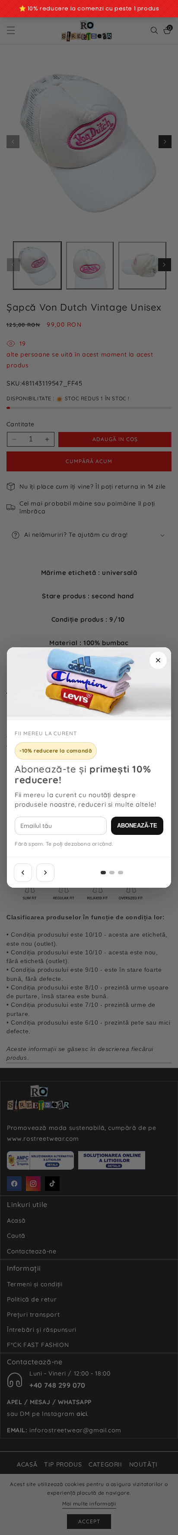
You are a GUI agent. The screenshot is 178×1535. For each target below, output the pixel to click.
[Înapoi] (23, 872)
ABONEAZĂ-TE (137, 825)
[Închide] (158, 660)
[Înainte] (45, 872)
